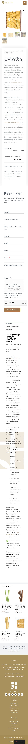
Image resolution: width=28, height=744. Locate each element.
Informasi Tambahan (12, 326)
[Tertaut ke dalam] (15, 694)
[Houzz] (22, 694)
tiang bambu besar (16, 82)
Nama (6, 212)
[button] (17, 159)
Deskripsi (9, 323)
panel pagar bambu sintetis (11, 122)
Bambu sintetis (12, 51)
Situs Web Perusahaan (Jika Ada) (13, 228)
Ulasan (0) (9, 329)
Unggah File (8, 278)
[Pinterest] (19, 694)
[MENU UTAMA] (25, 3)
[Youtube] (6, 694)
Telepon (7, 250)
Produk (7, 258)
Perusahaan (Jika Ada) (11, 219)
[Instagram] (9, 694)
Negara (7, 236)
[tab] (13, 323)
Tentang (14, 718)
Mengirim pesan (12, 309)
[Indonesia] (12, 694)
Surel (6, 243)
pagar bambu (13, 358)
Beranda (6, 51)
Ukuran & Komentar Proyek (13, 265)
